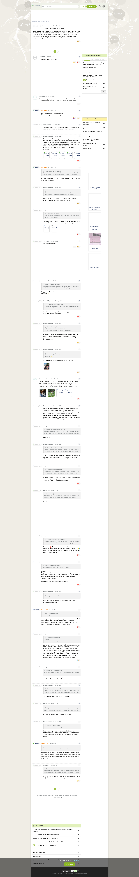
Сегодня (87, 59)
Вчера (92, 59)
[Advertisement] (56, 519)
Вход (82, 6)
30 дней (102, 59)
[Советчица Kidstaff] (36, 5)
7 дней (97, 59)
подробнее (76, 860)
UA (73, 871)
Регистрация (91, 6)
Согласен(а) (69, 864)
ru (75, 871)
